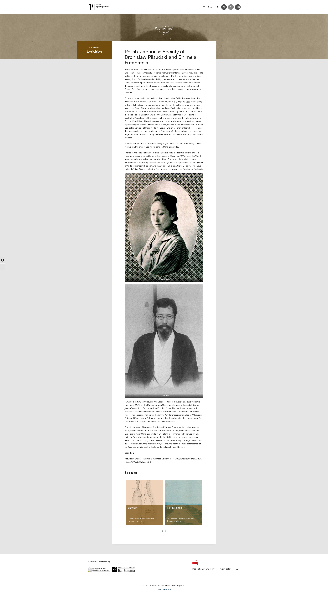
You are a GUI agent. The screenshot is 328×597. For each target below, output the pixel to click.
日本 (237, 7)
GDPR (238, 568)
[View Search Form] (217, 7)
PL (224, 7)
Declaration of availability (203, 568)
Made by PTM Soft (164, 589)
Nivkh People (174, 507)
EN (230, 7)
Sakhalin (132, 507)
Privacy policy (225, 568)
